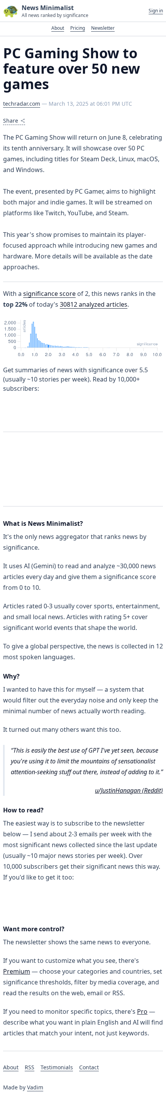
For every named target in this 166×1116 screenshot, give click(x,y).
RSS (29, 1067)
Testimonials (57, 1067)
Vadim (35, 1087)
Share (10, 120)
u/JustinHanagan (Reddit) (129, 790)
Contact (89, 1067)
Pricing (77, 28)
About (57, 28)
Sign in (156, 11)
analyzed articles (93, 304)
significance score (49, 293)
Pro (142, 1011)
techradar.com (21, 103)
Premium (16, 971)
